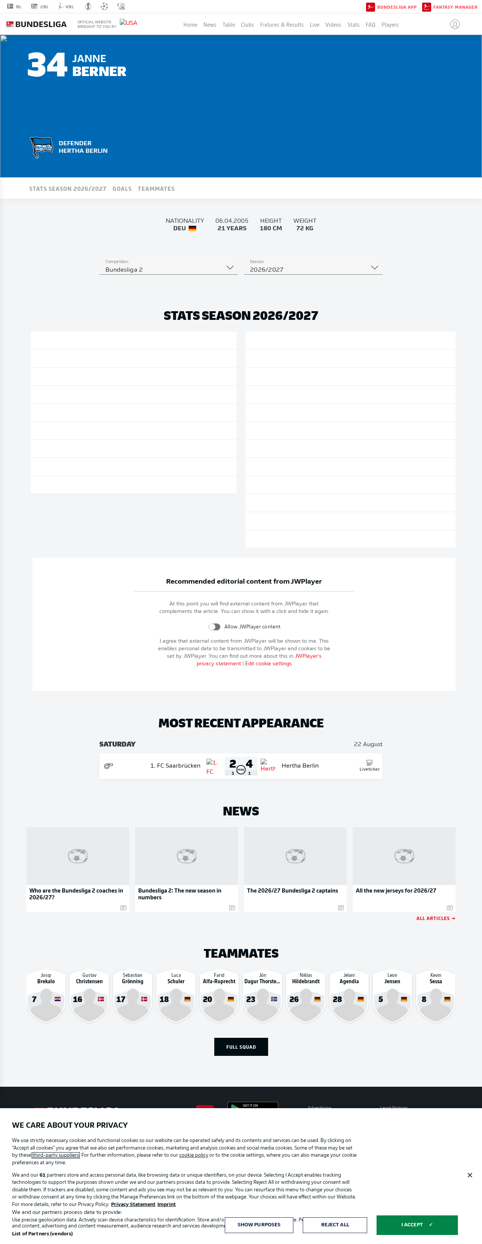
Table (229, 24)
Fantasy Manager (455, 7)
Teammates (156, 188)
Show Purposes (259, 1225)
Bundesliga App (397, 7)
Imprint (166, 1204)
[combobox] (168, 270)
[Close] (470, 1175)
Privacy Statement (133, 1204)
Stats (354, 24)
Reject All (335, 1225)
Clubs (247, 24)
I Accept (412, 1225)
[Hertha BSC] (41, 146)
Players (390, 24)
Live (314, 24)
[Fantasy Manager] (426, 6)
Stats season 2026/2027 (68, 188)
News (210, 24)
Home (190, 24)
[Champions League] (104, 6)
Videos (333, 24)
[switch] (214, 626)
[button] (452, 24)
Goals (122, 188)
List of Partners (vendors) (42, 1234)
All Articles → (436, 918)
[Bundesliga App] (370, 6)
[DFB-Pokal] (88, 6)
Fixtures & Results (282, 24)
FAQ (370, 24)
